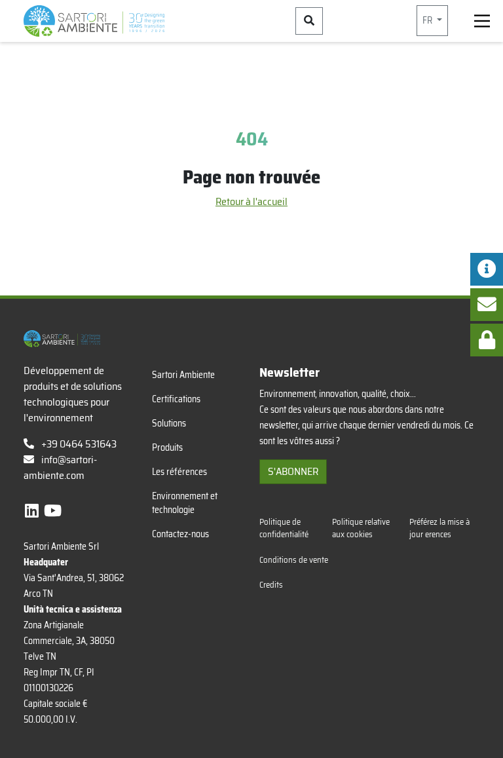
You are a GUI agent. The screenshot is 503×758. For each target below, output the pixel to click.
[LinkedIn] (33, 511)
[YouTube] (53, 511)
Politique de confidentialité (283, 528)
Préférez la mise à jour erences (439, 528)
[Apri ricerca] (309, 21)
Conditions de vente (293, 560)
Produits (167, 447)
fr (428, 20)
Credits (271, 585)
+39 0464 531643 (78, 444)
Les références (179, 471)
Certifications (176, 399)
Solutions (169, 423)
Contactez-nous (180, 534)
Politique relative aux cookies (361, 528)
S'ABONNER (293, 471)
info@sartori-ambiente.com (60, 467)
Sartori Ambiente (183, 375)
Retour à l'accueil (251, 201)
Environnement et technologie (184, 503)
